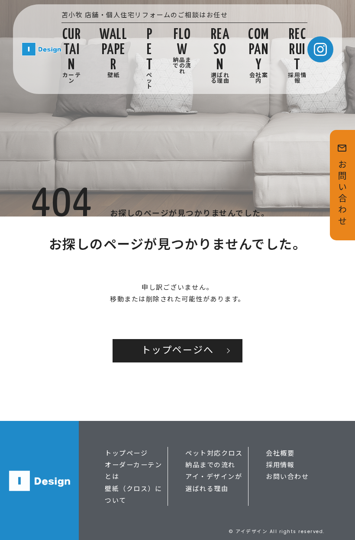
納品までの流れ (210, 464)
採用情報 (280, 464)
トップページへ (177, 350)
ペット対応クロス (213, 452)
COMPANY (258, 56)
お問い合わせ (287, 476)
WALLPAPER (113, 53)
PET (149, 59)
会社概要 (280, 452)
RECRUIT (297, 56)
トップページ (126, 452)
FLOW (182, 51)
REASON (220, 56)
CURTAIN (71, 56)
